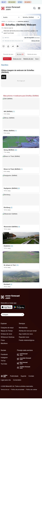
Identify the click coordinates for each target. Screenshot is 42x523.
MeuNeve (4, 343)
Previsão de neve (8, 54)
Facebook (4, 354)
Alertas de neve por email (28, 331)
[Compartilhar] (13, 46)
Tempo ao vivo (17, 59)
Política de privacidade (17, 389)
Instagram (4, 357)
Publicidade (14, 376)
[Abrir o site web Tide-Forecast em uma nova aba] (20, 2)
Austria (11, 21)
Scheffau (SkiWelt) (23, 21)
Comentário (17, 380)
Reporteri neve (24, 337)
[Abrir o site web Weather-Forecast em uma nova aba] (28, 2)
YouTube (4, 364)
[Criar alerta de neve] (8, 46)
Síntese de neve (6, 334)
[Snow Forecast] (10, 8)
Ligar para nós (6, 380)
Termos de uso (5, 389)
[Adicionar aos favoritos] (3, 46)
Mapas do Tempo (7, 331)
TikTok (3, 360)
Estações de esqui (7, 327)
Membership (23, 327)
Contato (31, 376)
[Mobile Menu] (39, 8)
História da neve (32, 54)
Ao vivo (19, 54)
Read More (4, 65)
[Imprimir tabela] (18, 46)
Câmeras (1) (7, 59)
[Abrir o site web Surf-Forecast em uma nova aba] (4, 2)
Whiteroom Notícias (7, 337)
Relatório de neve (28, 59)
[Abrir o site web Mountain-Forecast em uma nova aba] (12, 2)
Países (3, 21)
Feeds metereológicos (26, 340)
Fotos (3, 340)
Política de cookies (31, 389)
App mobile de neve (26, 334)
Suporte (23, 376)
